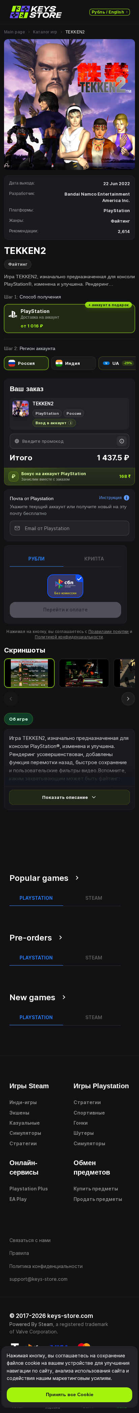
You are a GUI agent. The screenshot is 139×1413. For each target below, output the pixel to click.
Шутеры (84, 1133)
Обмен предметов (92, 1167)
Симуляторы (25, 1133)
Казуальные (24, 1123)
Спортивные (89, 1113)
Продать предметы (98, 1199)
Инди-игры (23, 1102)
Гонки (81, 1123)
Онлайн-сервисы (23, 1167)
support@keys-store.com (38, 1279)
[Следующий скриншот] (128, 698)
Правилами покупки (108, 631)
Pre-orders (30, 938)
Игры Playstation (101, 1086)
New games (32, 997)
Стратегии (23, 1143)
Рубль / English (108, 12)
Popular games (38, 878)
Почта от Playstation (32, 498)
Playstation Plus (28, 1188)
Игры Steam (29, 1086)
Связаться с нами (30, 1240)
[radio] (69, 318)
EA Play (18, 1199)
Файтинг (17, 264)
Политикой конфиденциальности (69, 637)
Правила (19, 1253)
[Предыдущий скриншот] (11, 698)
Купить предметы (96, 1188)
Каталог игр (45, 32)
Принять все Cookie (69, 1394)
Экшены (19, 1113)
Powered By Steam (31, 1324)
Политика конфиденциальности (46, 1266)
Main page (14, 32)
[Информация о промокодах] (122, 441)
